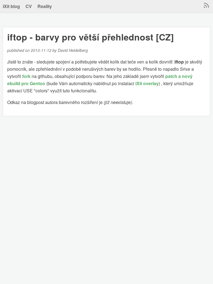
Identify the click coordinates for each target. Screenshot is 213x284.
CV (29, 6)
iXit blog (11, 6)
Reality (44, 6)
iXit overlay (147, 83)
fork (26, 76)
